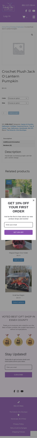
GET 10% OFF (19, 232)
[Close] (33, 200)
